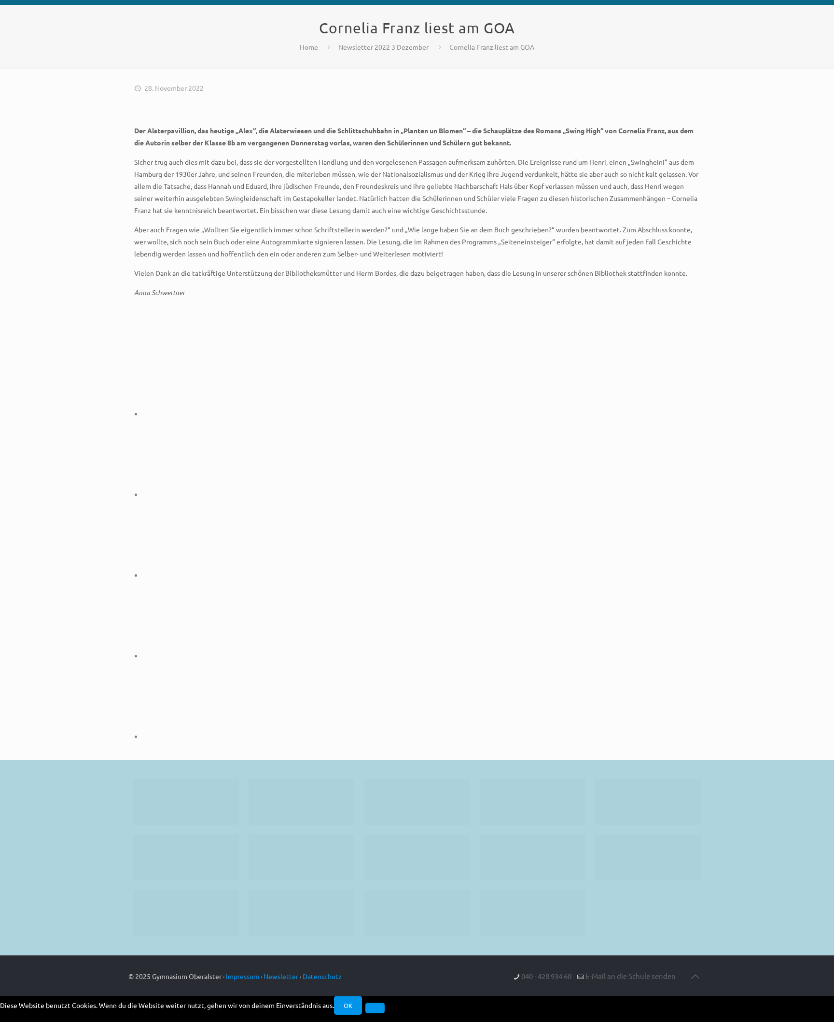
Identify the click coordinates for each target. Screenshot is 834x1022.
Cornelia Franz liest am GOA (491, 47)
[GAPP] (532, 857)
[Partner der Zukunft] (532, 913)
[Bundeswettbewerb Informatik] (186, 802)
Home (309, 47)
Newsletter (281, 976)
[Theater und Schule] (416, 857)
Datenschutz (322, 976)
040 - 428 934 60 (546, 975)
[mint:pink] (648, 802)
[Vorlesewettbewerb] (648, 857)
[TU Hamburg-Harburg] (301, 857)
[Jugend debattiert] (301, 802)
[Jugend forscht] (416, 913)
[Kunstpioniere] (186, 913)
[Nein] (375, 1008)
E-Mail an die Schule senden (630, 975)
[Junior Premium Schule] (186, 857)
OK (348, 1005)
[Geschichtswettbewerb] (301, 913)
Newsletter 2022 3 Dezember (383, 47)
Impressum (242, 976)
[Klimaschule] (532, 802)
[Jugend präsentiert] (416, 802)
